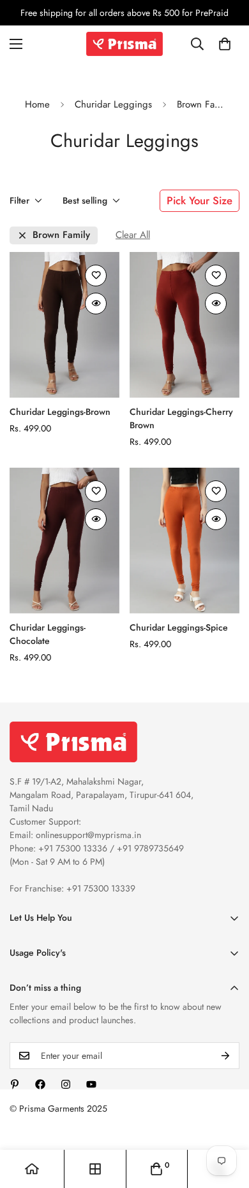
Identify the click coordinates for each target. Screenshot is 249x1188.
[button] (224, 44)
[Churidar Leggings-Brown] (64, 325)
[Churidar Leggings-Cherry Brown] (184, 325)
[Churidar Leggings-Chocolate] (64, 540)
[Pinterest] (15, 1084)
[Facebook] (40, 1084)
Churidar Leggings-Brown (60, 411)
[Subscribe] (225, 1055)
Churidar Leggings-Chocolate (48, 634)
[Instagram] (66, 1084)
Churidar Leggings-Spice (179, 627)
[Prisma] (124, 43)
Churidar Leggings (113, 104)
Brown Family (61, 235)
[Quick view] (96, 303)
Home (37, 104)
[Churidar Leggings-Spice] (184, 540)
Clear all (133, 235)
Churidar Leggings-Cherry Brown (181, 418)
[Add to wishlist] (96, 275)
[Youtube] (91, 1084)
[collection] (95, 1169)
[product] (32, 1169)
